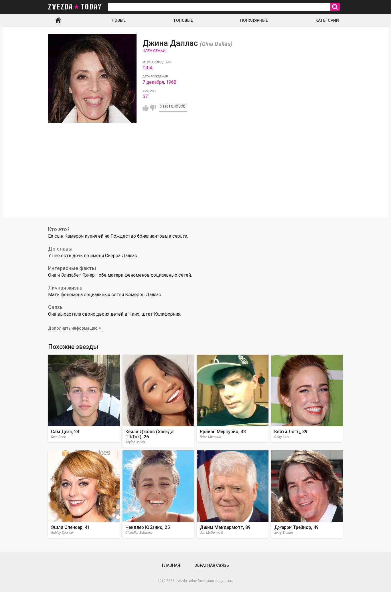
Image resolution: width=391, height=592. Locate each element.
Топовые (183, 20)
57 (145, 96)
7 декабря (153, 82)
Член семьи (154, 50)
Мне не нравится (153, 108)
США (148, 68)
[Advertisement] (195, 177)
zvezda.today (186, 581)
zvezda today (75, 6)
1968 (171, 82)
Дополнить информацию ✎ (75, 328)
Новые (119, 20)
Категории (327, 20)
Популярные (254, 20)
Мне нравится (146, 108)
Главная (58, 20)
